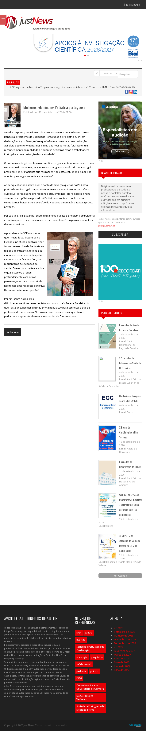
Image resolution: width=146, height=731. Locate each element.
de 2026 (118, 628)
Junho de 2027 (122, 666)
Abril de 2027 (121, 658)
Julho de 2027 (121, 670)
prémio (94, 671)
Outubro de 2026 (123, 635)
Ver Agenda (120, 575)
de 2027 (118, 647)
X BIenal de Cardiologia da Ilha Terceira (128, 432)
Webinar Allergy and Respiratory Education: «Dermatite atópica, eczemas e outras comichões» (130, 505)
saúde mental (83, 664)
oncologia (81, 657)
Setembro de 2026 (124, 631)
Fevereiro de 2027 (124, 651)
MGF (78, 632)
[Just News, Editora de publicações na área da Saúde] (37, 24)
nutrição (80, 639)
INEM (79, 678)
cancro (88, 632)
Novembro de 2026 (125, 639)
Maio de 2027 (121, 662)
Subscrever (120, 234)
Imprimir (14, 332)
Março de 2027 (122, 654)
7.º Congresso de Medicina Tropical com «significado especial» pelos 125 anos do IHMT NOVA (62, 87)
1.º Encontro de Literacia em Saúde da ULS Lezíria (130, 363)
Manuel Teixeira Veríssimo (84, 697)
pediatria (81, 671)
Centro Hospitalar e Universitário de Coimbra (90, 687)
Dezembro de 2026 (125, 643)
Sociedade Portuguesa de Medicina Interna (90, 708)
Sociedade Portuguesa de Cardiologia (90, 648)
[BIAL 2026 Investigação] (86, 46)
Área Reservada (132, 5)
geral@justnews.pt (106, 225)
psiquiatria (97, 657)
